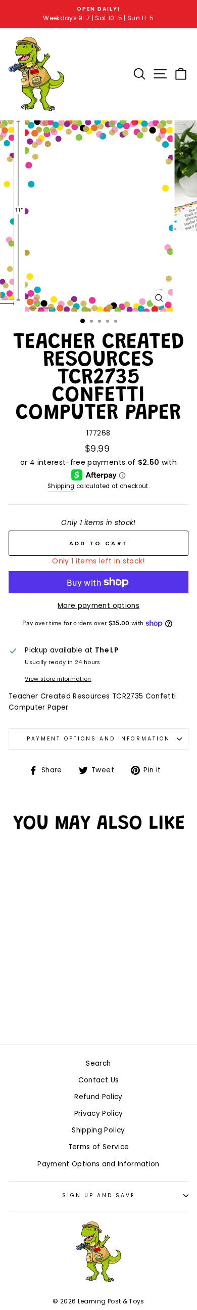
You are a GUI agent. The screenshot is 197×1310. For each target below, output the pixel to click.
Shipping (61, 486)
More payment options (98, 605)
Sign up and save (98, 1195)
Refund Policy (98, 1097)
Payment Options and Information (98, 739)
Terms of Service (98, 1147)
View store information (58, 679)
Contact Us (98, 1080)
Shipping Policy (98, 1130)
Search (98, 1063)
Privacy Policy (98, 1113)
